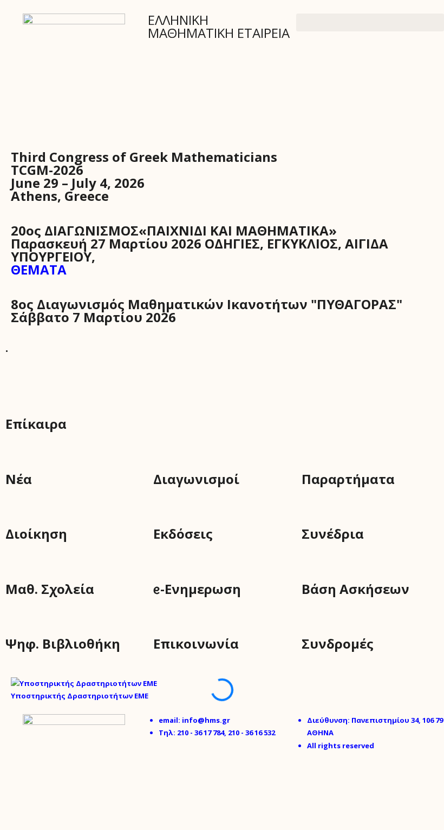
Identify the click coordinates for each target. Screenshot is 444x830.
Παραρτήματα (348, 479)
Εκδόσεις (183, 534)
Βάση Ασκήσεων (355, 589)
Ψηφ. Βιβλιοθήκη (62, 643)
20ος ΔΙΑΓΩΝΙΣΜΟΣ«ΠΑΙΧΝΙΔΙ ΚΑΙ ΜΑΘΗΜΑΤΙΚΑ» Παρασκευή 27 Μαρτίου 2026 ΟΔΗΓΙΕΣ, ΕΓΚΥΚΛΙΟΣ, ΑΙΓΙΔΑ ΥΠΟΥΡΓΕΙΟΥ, (199, 249)
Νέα (18, 479)
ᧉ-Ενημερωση (197, 589)
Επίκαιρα (36, 424)
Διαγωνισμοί (196, 479)
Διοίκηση (36, 534)
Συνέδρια (333, 534)
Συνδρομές (338, 643)
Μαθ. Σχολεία (49, 589)
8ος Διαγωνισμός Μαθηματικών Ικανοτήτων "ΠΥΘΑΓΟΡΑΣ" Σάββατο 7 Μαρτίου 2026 (206, 310)
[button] (370, 22)
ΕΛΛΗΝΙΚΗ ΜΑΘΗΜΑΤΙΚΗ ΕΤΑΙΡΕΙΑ (219, 26)
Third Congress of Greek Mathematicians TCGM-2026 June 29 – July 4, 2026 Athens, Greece (144, 176)
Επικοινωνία (196, 643)
